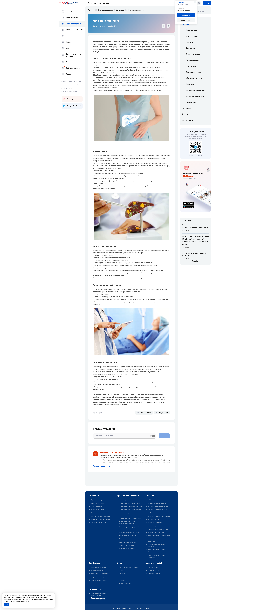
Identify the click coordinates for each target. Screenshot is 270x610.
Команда (72, 85)
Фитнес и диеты (187, 120)
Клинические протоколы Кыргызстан (127, 514)
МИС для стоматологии (155, 513)
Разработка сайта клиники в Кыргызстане (156, 551)
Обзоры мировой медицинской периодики (129, 528)
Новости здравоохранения (127, 535)
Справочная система (74, 30)
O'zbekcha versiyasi (154, 574)
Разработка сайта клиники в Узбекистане (156, 556)
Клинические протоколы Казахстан (130, 503)
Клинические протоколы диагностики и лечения (127, 522)
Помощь (69, 74)
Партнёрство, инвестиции (99, 567)
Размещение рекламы (98, 570)
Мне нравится (145, 413)
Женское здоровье (193, 60)
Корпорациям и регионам (99, 580)
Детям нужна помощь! (74, 99)
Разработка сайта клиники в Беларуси (156, 545)
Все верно (186, 15)
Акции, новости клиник (98, 503)
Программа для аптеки (155, 522)
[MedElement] (72, 3)
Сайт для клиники (73, 68)
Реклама (69, 62)
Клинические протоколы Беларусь (130, 509)
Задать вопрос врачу (97, 509)
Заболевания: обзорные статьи (129, 532)
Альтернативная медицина (195, 90)
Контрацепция (191, 102)
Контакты (80, 85)
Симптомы (189, 42)
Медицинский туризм (193, 72)
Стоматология (191, 66)
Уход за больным (192, 36)
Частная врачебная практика (73, 55)
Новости (69, 42)
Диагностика (190, 48)
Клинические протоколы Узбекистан (130, 518)
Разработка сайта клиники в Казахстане (156, 540)
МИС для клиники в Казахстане (157, 503)
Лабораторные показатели (127, 542)
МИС (67, 48)
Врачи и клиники (72, 17)
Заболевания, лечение (194, 78)
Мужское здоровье (193, 54)
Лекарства (70, 36)
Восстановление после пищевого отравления (194, 254)
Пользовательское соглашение (71, 81)
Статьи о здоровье (73, 24)
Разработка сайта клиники (156, 532)
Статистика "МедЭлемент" (127, 577)
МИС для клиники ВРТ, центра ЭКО (159, 516)
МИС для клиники (153, 500)
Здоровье (120, 10)
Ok (7, 604)
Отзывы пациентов (96, 506)
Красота (185, 114)
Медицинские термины (126, 545)
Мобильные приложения (98, 522)
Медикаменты (123, 539)
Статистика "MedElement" (69, 91)
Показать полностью (101, 466)
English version (152, 577)
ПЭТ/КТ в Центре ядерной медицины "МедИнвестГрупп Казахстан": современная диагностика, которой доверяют (195, 240)
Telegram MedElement (74, 106)
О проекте (64, 85)
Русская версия (153, 567)
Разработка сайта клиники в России (159, 536)
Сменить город (186, 20)
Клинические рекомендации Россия (130, 506)
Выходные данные (125, 583)
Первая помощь (191, 30)
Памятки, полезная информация (101, 516)
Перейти (195, 261)
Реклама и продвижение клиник (158, 529)
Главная (69, 11)
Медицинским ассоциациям (99, 577)
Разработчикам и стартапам (99, 574)
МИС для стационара (154, 519)
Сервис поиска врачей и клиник (101, 500)
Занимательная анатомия (195, 96)
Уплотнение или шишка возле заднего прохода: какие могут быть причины (195, 226)
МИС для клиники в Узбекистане (158, 506)
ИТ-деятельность (67, 88)
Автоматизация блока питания (157, 526)
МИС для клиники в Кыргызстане (158, 509)
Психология (190, 84)
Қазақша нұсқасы (153, 570)
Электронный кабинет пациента (101, 519)
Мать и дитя (186, 108)
